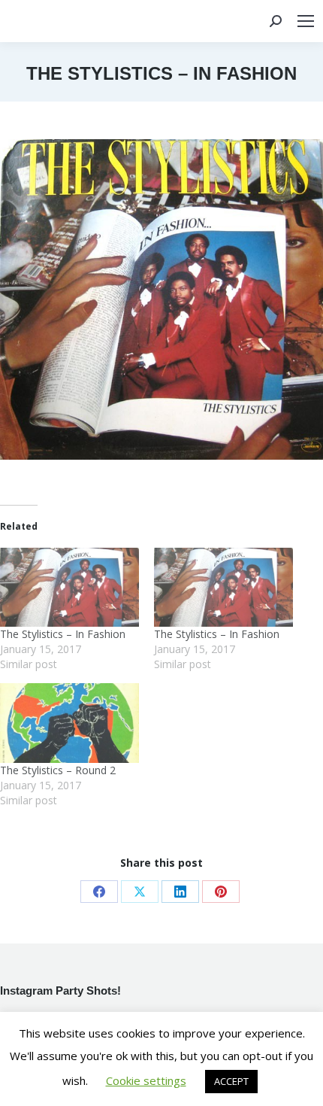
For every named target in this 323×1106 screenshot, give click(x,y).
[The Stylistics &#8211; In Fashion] (69, 587)
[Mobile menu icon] (306, 21)
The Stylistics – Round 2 (58, 770)
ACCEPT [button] (231, 1081)
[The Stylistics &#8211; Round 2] (69, 723)
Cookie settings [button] (146, 1080)
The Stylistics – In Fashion (62, 634)
